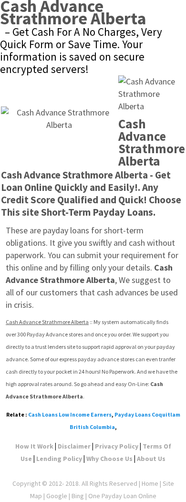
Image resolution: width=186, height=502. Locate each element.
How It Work (34, 446)
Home (150, 483)
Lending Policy (59, 458)
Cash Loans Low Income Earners (70, 414)
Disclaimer (74, 446)
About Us (151, 458)
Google (56, 496)
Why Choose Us (109, 458)
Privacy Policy (116, 446)
